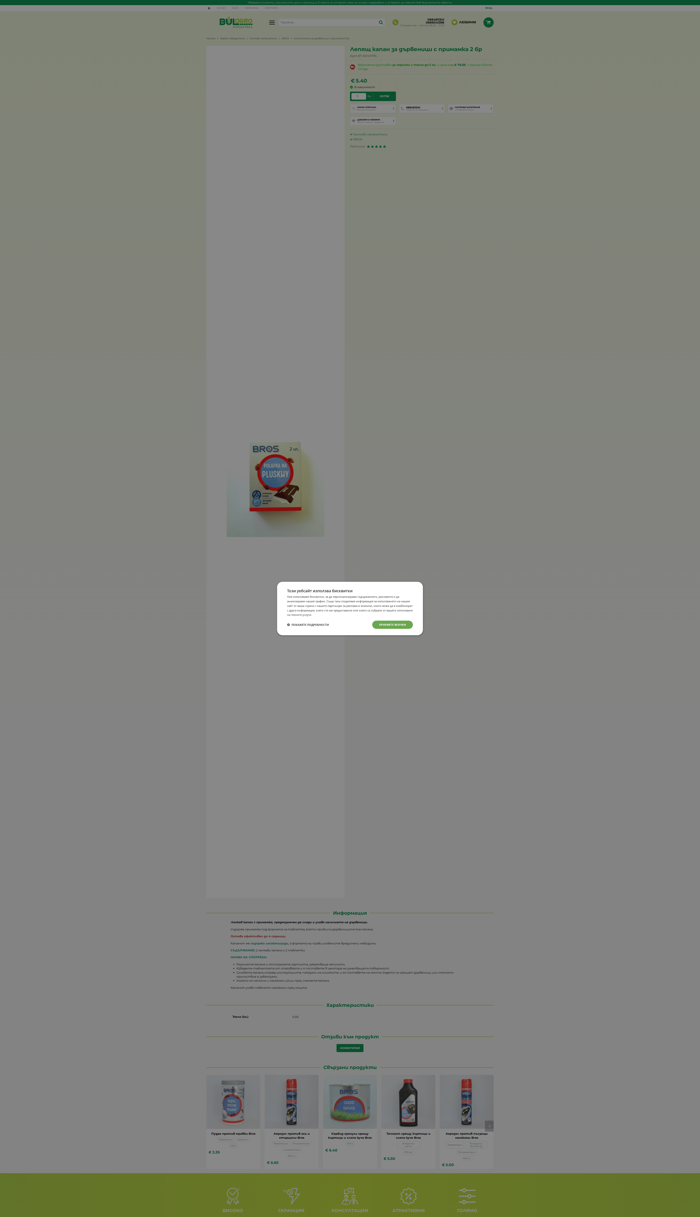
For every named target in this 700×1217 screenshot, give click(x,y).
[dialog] (350, 608)
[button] (308, 625)
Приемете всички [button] (392, 624)
